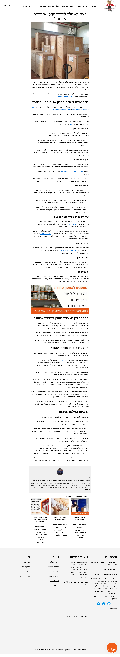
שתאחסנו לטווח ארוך (68, 250)
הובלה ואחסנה (45, 234)
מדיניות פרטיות (25, 576)
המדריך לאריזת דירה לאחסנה (60, 519)
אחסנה (71, 124)
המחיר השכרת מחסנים (61, 110)
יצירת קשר (113, 609)
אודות (115, 599)
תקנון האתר (26, 567)
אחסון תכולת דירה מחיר (79, 519)
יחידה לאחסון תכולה (65, 97)
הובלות (56, 585)
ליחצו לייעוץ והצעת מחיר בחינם (112, 650)
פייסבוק (87, 490)
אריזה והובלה (54, 581)
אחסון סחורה (71, 224)
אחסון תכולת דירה (53, 562)
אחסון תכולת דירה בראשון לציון (72, 171)
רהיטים (60, 360)
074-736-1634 (9, 6)
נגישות (27, 571)
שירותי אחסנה (54, 571)
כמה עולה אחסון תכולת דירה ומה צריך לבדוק (40, 520)
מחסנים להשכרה (53, 567)
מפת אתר (26, 562)
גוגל (83, 490)
